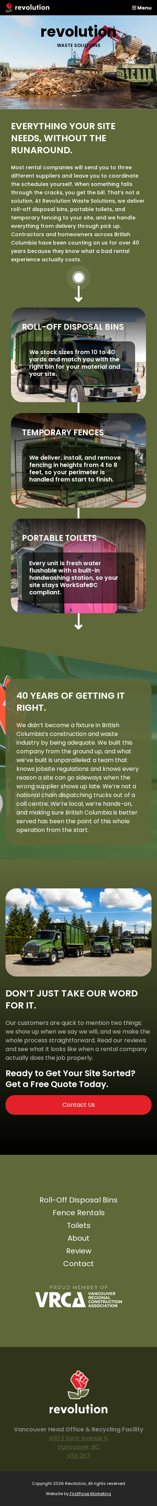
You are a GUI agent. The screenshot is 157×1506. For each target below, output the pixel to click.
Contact (78, 1264)
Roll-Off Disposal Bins (78, 1201)
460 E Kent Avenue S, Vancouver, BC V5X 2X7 (78, 1447)
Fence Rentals (79, 1213)
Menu (144, 7)
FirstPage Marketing (90, 1494)
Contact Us (78, 1105)
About (78, 1239)
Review (78, 1252)
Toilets (79, 1226)
